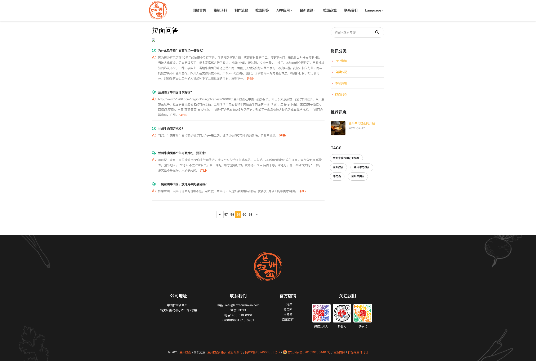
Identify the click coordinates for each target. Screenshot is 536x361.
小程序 (287, 304)
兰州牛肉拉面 (362, 167)
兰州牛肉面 (358, 176)
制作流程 (241, 10)
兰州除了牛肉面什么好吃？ (175, 92)
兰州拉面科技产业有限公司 (224, 352)
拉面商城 (330, 10)
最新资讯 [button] (306, 10)
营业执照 (339, 352)
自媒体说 (341, 72)
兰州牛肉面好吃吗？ (171, 128)
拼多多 (287, 314)
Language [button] (373, 10)
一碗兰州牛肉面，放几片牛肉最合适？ (183, 184)
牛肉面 (337, 176)
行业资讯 (341, 61)
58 (232, 214)
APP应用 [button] (283, 10)
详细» (250, 78)
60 (244, 214)
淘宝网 (287, 309)
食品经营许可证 (358, 352)
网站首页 (200, 10)
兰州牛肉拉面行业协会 (346, 158)
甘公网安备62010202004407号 (309, 352)
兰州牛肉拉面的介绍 (362, 123)
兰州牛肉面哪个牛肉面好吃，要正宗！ (183, 153)
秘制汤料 (220, 10)
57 (226, 214)
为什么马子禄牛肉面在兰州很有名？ (181, 50)
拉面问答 (262, 10)
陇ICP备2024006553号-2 (262, 352)
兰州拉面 (338, 167)
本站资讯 (341, 83)
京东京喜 (288, 319)
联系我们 (351, 10)
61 (250, 214)
